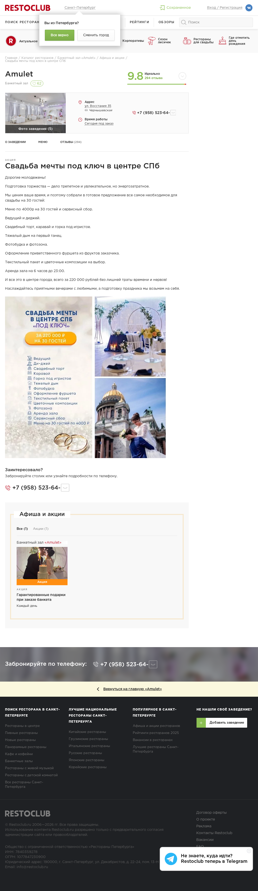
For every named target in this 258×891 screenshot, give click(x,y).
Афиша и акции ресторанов (156, 726)
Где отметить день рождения (239, 40)
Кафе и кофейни (19, 754)
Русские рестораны (85, 753)
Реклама (203, 826)
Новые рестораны (20, 740)
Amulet (19, 74)
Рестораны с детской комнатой (31, 775)
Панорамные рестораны (25, 747)
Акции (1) (41, 529)
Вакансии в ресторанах (153, 740)
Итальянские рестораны (89, 746)
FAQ (200, 846)
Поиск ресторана (23, 22)
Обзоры (166, 22)
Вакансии (205, 839)
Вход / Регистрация (224, 7)
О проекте (205, 819)
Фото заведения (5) (35, 129)
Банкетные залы (19, 761)
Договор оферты (211, 812)
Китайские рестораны (87, 732)
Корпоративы (133, 41)
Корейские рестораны (88, 767)
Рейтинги (139, 22)
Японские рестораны (86, 760)
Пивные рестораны (21, 733)
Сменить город (96, 35)
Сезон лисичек (164, 41)
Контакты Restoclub (214, 833)
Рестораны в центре (22, 726)
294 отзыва (154, 78)
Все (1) (22, 529)
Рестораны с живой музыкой (29, 768)
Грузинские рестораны (88, 739)
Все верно (59, 35)
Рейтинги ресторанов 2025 (156, 733)
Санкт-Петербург (79, 7)
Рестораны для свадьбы (204, 41)
